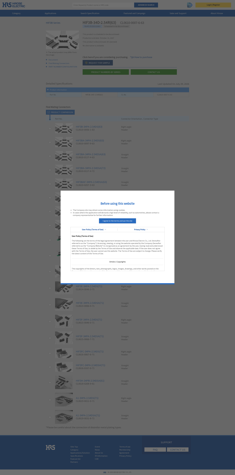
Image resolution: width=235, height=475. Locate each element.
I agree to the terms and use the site (117, 221)
